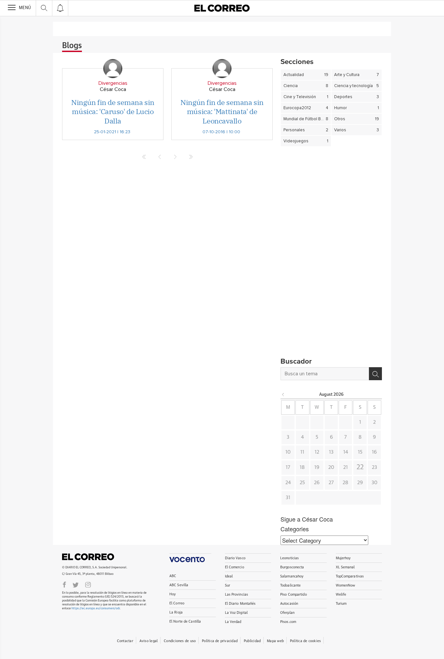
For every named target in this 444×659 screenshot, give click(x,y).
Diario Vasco (235, 558)
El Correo (88, 557)
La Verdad (233, 622)
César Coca (113, 89)
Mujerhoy (343, 558)
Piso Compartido (293, 594)
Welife (341, 594)
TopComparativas (350, 576)
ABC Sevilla (178, 585)
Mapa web (275, 641)
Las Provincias (236, 594)
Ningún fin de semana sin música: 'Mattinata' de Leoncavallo (221, 111)
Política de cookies (305, 641)
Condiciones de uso (180, 641)
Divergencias (112, 83)
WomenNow (345, 585)
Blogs (72, 46)
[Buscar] (375, 373)
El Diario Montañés (240, 603)
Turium (341, 603)
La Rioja (176, 612)
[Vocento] (190, 557)
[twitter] (75, 584)
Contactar (125, 641)
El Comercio (234, 567)
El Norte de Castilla (185, 621)
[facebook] (64, 584)
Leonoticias (289, 558)
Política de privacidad (220, 641)
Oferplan (287, 612)
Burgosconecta (292, 567)
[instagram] (88, 584)
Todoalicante (290, 585)
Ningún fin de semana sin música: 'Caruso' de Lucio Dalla (112, 111)
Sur (227, 585)
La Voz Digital (236, 612)
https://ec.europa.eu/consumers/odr (96, 608)
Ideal (229, 576)
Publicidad (252, 641)
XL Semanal (345, 567)
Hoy (172, 594)
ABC (172, 576)
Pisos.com (288, 622)
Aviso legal (148, 641)
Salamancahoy (292, 576)
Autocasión (289, 603)
